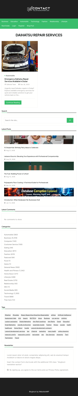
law (28, 331)
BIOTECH (33, 318)
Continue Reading (13, 103)
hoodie (26, 328)
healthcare (8, 328)
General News (9, 267)
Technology (8, 293)
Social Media (9, 290)
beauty (25, 318)
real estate (35, 334)
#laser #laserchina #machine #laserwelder (35, 315)
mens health (52, 331)
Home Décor (18, 328)
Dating (6, 248)
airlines (53, 315)
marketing (42, 331)
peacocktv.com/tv (24, 334)
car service (55, 318)
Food (6, 261)
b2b (19, 318)
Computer (8, 241)
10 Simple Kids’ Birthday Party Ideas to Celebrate (21, 147)
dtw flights (51, 321)
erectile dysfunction (24, 325)
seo (42, 334)
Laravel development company (41, 328)
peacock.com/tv (10, 334)
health (69, 325)
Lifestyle (7, 277)
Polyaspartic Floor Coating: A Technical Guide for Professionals (26, 182)
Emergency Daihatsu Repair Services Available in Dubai (17, 80)
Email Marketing (10, 325)
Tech (66, 334)
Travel (6, 297)
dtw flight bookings (39, 321)
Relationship (9, 284)
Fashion (7, 254)
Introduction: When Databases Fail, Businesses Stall (22, 200)
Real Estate (8, 280)
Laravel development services (15, 331)
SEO (5, 287)
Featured (7, 257)
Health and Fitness (11, 271)
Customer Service (11, 244)
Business (7, 238)
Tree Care (8, 300)
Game (6, 264)
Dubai (59, 321)
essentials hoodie (38, 325)
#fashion (8, 315)
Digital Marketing (25, 321)
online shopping (63, 331)
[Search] (70, 120)
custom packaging (11, 321)
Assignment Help (10, 318)
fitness (56, 325)
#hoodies (16, 315)
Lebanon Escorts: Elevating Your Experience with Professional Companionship (31, 156)
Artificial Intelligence (64, 315)
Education (8, 251)
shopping (60, 334)
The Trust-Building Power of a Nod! (16, 174)
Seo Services (50, 334)
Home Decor (9, 274)
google (62, 325)
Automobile (10, 76)
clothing (64, 318)
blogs (40, 318)
